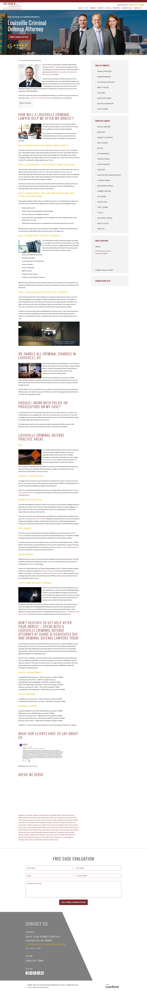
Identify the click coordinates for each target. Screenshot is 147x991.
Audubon (35, 815)
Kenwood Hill (36, 827)
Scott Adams (102, 109)
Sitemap (39, 987)
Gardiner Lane (71, 822)
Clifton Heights (73, 820)
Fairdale (57, 837)
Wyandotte (71, 835)
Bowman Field (22, 837)
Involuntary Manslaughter (109, 175)
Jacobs (29, 827)
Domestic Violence (105, 137)
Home (19, 60)
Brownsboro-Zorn (52, 817)
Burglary (101, 132)
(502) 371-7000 (136, 5)
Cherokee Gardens (28, 820)
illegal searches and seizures (46, 571)
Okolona (27, 840)
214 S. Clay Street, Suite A (102, 251)
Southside (42, 835)
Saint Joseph (30, 832)
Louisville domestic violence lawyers (35, 519)
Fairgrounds (31, 837)
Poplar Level (49, 830)
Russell (24, 832)
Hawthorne (36, 825)
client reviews (33, 766)
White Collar (102, 223)
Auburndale (28, 815)
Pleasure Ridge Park (36, 840)
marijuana (31, 564)
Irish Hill (74, 825)
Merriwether (55, 827)
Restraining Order (105, 186)
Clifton (66, 820)
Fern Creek (63, 837)
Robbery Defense (104, 191)
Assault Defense (103, 127)
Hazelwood (54, 825)
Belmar (26, 817)
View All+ (101, 229)
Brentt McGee (103, 87)
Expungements (103, 153)
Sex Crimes (101, 196)
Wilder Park (63, 835)
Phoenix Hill (41, 830)
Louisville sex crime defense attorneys (66, 547)
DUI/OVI (100, 148)
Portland (56, 830)
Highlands (61, 825)
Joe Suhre (101, 93)
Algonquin (21, 815)
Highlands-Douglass (46, 822)
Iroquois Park (22, 827)
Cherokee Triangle (51, 820)
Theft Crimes (102, 207)
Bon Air (31, 817)
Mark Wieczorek (104, 98)
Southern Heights (23, 835)
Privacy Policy (32, 987)
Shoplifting (102, 202)
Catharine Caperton (106, 82)
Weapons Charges (104, 218)
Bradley (43, 817)
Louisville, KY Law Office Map (46, 944)
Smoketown (60, 832)
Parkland (34, 830)
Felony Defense (103, 164)
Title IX (100, 213)
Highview (70, 837)
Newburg (21, 840)
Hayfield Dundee (45, 825)
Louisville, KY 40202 (101, 253)
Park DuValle (22, 830)
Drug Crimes (102, 143)
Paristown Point (73, 827)
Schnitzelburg (39, 832)
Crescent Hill (29, 822)
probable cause (41, 172)
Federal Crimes (103, 159)
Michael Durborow (105, 103)
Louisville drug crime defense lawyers (52, 573)
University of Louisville (42, 837)
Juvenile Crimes (103, 180)
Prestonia (62, 830)
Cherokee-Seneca (39, 820)
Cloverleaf (21, 822)
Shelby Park (53, 832)
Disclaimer (45, 987)
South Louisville (69, 832)
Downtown (56, 822)
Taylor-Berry (49, 835)
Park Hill (29, 830)
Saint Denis (46, 840)
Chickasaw (60, 820)
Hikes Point (68, 825)
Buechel (51, 837)
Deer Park (36, 822)
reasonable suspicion (64, 150)
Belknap (20, 817)
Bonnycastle (37, 817)
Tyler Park (57, 835)
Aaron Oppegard (104, 71)
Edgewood (63, 822)
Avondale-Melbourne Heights (48, 815)
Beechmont (70, 815)
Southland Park (34, 835)
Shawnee (46, 832)
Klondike (42, 827)
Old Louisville (64, 827)
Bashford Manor (62, 815)
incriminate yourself (66, 172)
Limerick (48, 827)
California (70, 817)
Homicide (101, 170)
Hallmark (29, 825)
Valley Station (54, 840)
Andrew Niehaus (104, 77)
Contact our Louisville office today (40, 98)
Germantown (22, 825)
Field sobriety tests (48, 460)
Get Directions (33, 948)
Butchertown (62, 817)
